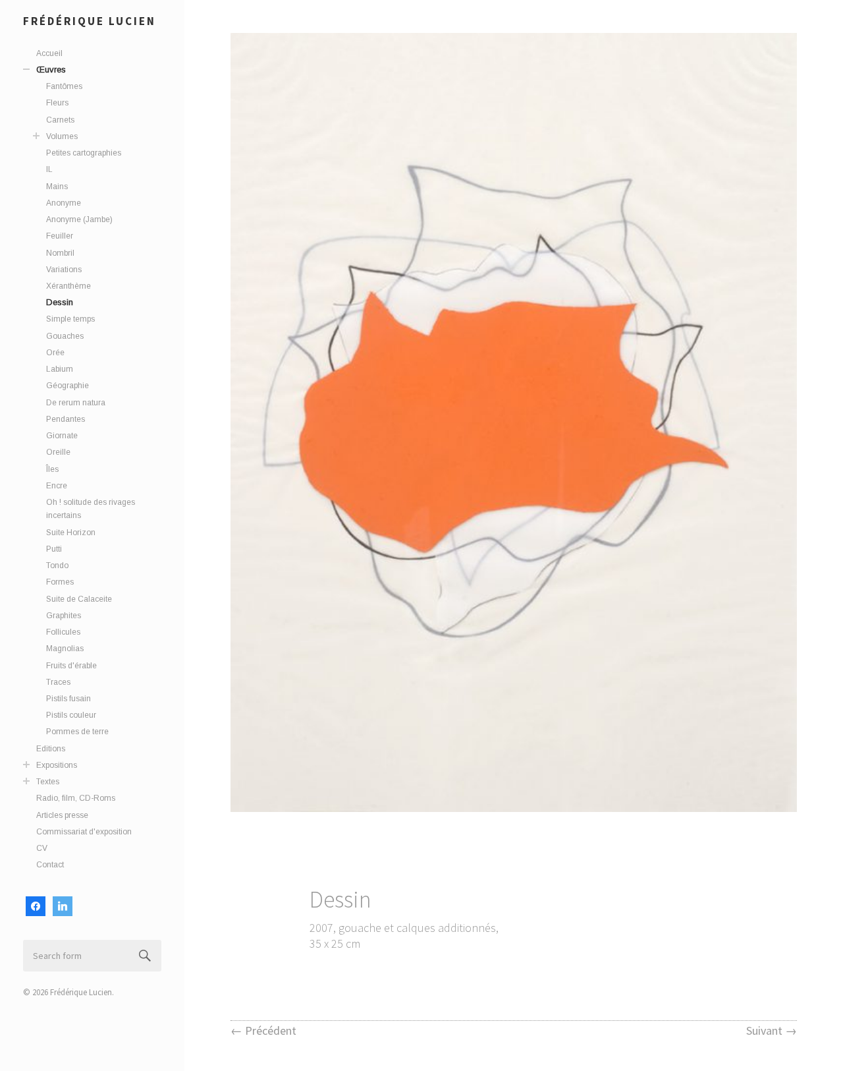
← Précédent (263, 1030)
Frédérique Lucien (89, 21)
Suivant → (771, 1030)
